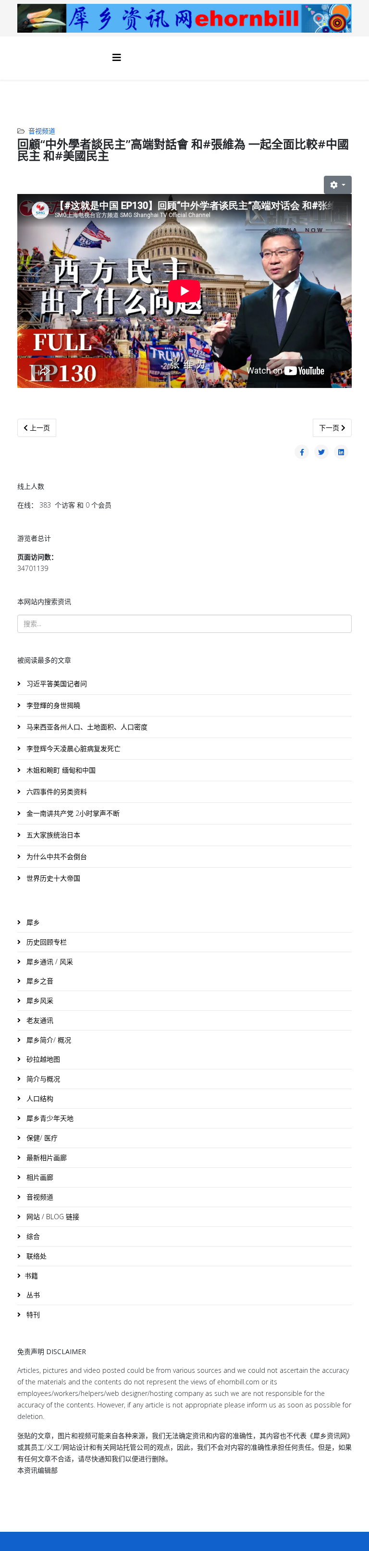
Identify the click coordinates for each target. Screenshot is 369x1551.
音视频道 (41, 130)
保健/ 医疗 (41, 1137)
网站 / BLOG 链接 (52, 1216)
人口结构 (39, 1098)
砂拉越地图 (42, 1059)
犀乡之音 (39, 980)
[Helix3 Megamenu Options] (116, 57)
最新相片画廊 (46, 1157)
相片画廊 (39, 1177)
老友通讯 (39, 1020)
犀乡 (32, 922)
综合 (32, 1236)
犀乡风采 (39, 1000)
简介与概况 (42, 1078)
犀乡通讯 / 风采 (49, 961)
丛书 (32, 1294)
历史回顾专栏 (46, 941)
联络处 (36, 1255)
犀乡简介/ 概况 (48, 1039)
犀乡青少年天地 (49, 1118)
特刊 (32, 1314)
